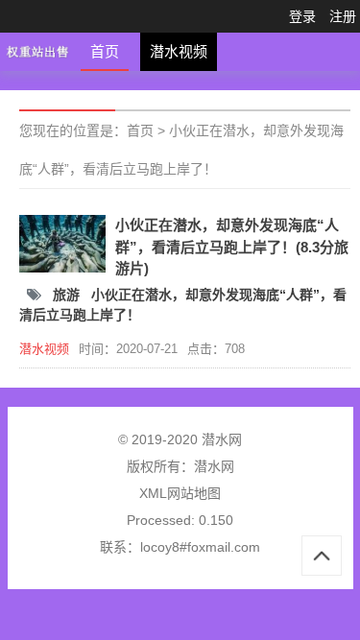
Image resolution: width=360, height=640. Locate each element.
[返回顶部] (321, 555)
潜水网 (214, 466)
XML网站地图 (180, 493)
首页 (104, 51)
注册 (342, 16)
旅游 (68, 294)
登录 (302, 16)
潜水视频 (178, 51)
